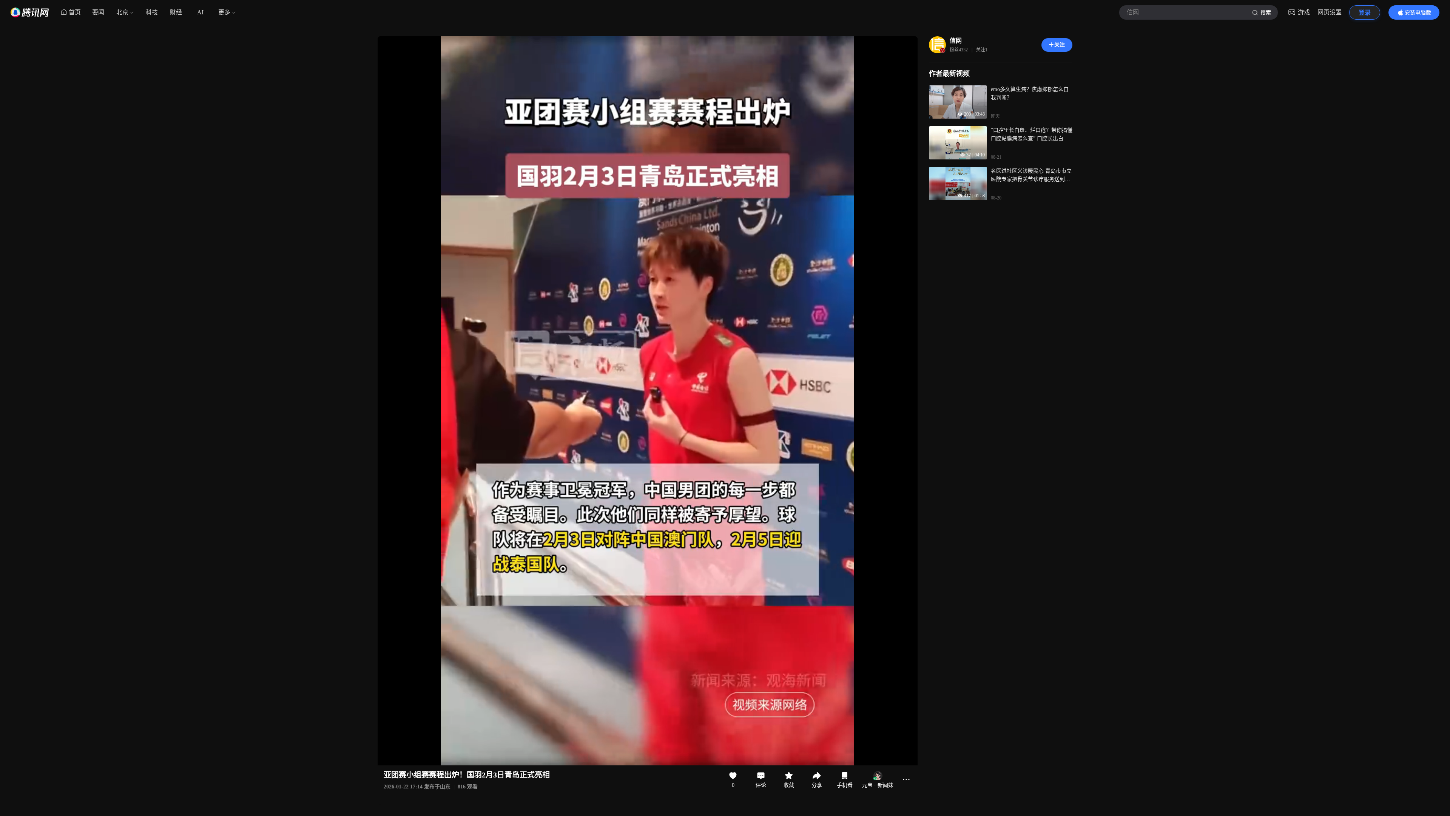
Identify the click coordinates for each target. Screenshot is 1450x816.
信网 (956, 40)
